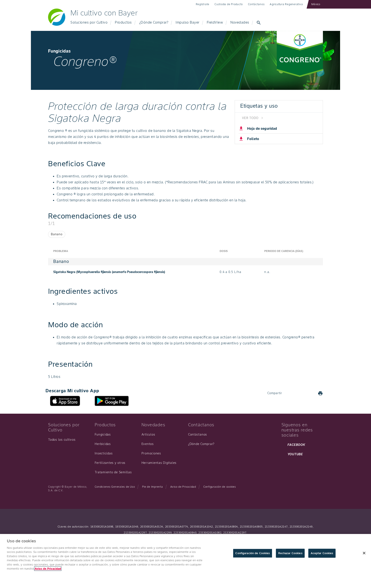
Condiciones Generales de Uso (115, 486)
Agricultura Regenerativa (286, 4)
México (315, 4)
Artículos (148, 434)
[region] (185, 553)
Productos (123, 22)
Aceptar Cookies (322, 553)
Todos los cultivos (62, 440)
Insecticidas (104, 453)
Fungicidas (103, 434)
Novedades (239, 22)
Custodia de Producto (228, 4)
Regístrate (203, 4)
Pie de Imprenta (152, 486)
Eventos (147, 444)
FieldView (215, 22)
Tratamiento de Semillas (113, 472)
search (258, 22)
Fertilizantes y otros (110, 463)
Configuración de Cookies (252, 553)
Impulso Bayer (187, 22)
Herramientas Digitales (159, 463)
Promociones (151, 453)
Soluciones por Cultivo (89, 22)
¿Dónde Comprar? (154, 22)
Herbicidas (103, 444)
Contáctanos (256, 4)
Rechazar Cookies (290, 553)
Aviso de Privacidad (183, 486)
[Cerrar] (364, 553)
